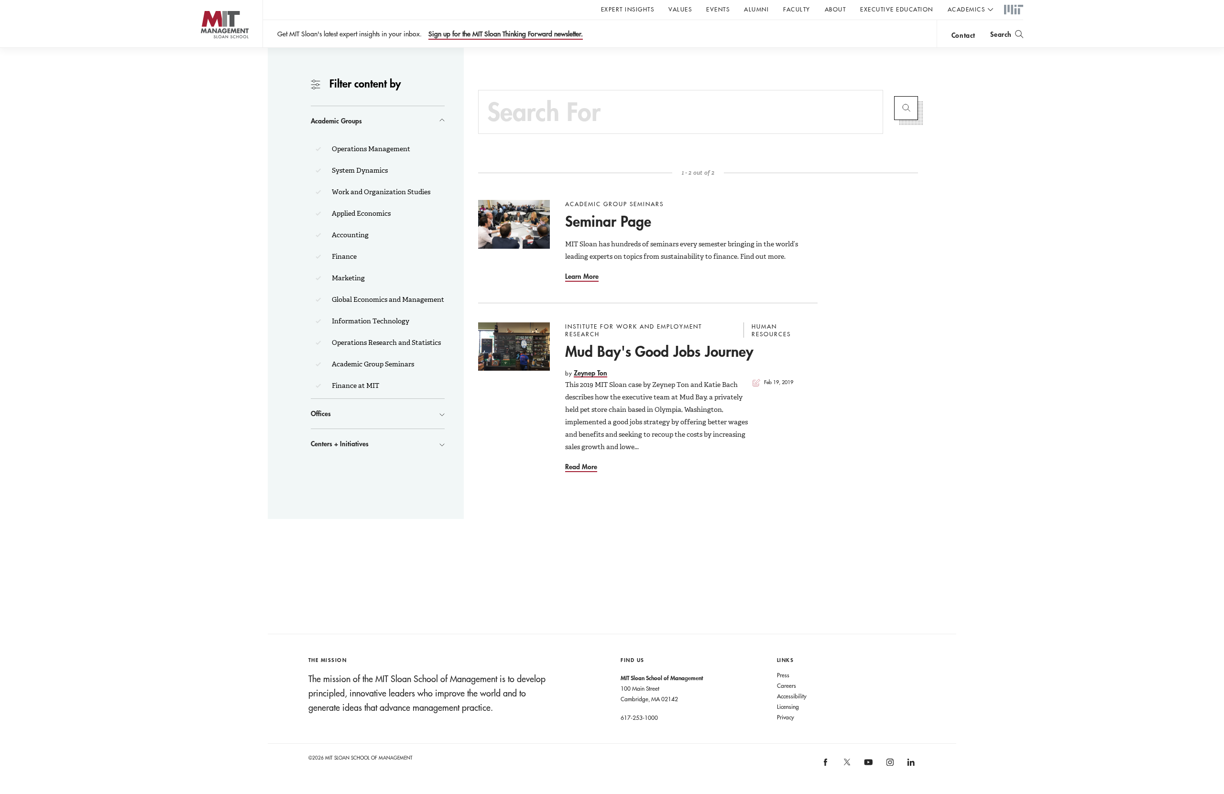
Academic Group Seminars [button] (372, 364)
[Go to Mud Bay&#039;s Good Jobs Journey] (514, 346)
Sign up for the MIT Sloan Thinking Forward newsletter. (505, 34)
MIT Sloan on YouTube (867, 767)
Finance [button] (343, 256)
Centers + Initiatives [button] (340, 443)
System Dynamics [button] (359, 170)
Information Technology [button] (369, 321)
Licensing (788, 706)
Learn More (582, 276)
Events (718, 9)
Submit (906, 108)
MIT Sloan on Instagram (889, 766)
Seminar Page (608, 221)
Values (680, 9)
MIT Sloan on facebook (826, 766)
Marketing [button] (347, 278)
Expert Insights (628, 9)
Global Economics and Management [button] (387, 299)
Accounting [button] (349, 235)
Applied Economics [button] (360, 213)
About (835, 9)
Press (783, 675)
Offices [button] (321, 413)
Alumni (756, 9)
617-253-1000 (639, 717)
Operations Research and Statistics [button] (385, 342)
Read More (581, 466)
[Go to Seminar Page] (514, 224)
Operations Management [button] (370, 149)
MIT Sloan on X (846, 765)
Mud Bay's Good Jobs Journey (659, 351)
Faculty (796, 9)
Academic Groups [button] (336, 120)
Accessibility (792, 696)
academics (966, 9)
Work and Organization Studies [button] (380, 192)
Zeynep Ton (590, 372)
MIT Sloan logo (206, 47)
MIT (1013, 10)
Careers (786, 685)
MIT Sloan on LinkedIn (910, 766)
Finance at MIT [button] (354, 385)
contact (963, 35)
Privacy (785, 717)
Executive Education (896, 9)
